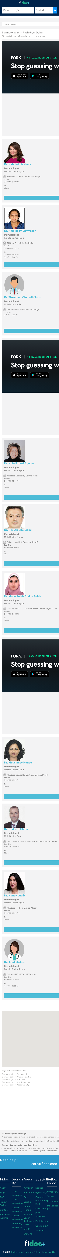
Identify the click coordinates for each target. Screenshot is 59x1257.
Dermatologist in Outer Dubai (43, 1151)
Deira (26, 1197)
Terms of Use (49, 1252)
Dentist (39, 1188)
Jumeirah (28, 1188)
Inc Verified (52, 1206)
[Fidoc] (24, 2)
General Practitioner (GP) (41, 1200)
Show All (28, 1234)
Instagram (52, 1201)
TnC (2, 1197)
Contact (4, 1210)
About (3, 1188)
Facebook (52, 1192)
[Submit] (55, 10)
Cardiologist (41, 1226)
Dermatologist (42, 1208)
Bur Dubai (29, 1192)
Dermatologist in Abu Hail (15, 1151)
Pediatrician (41, 1221)
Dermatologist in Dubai (13, 1148)
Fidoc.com (17, 1252)
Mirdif (27, 1229)
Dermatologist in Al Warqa (40, 1148)
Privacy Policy (32, 1252)
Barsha (27, 1202)
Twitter (50, 1196)
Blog (2, 1192)
